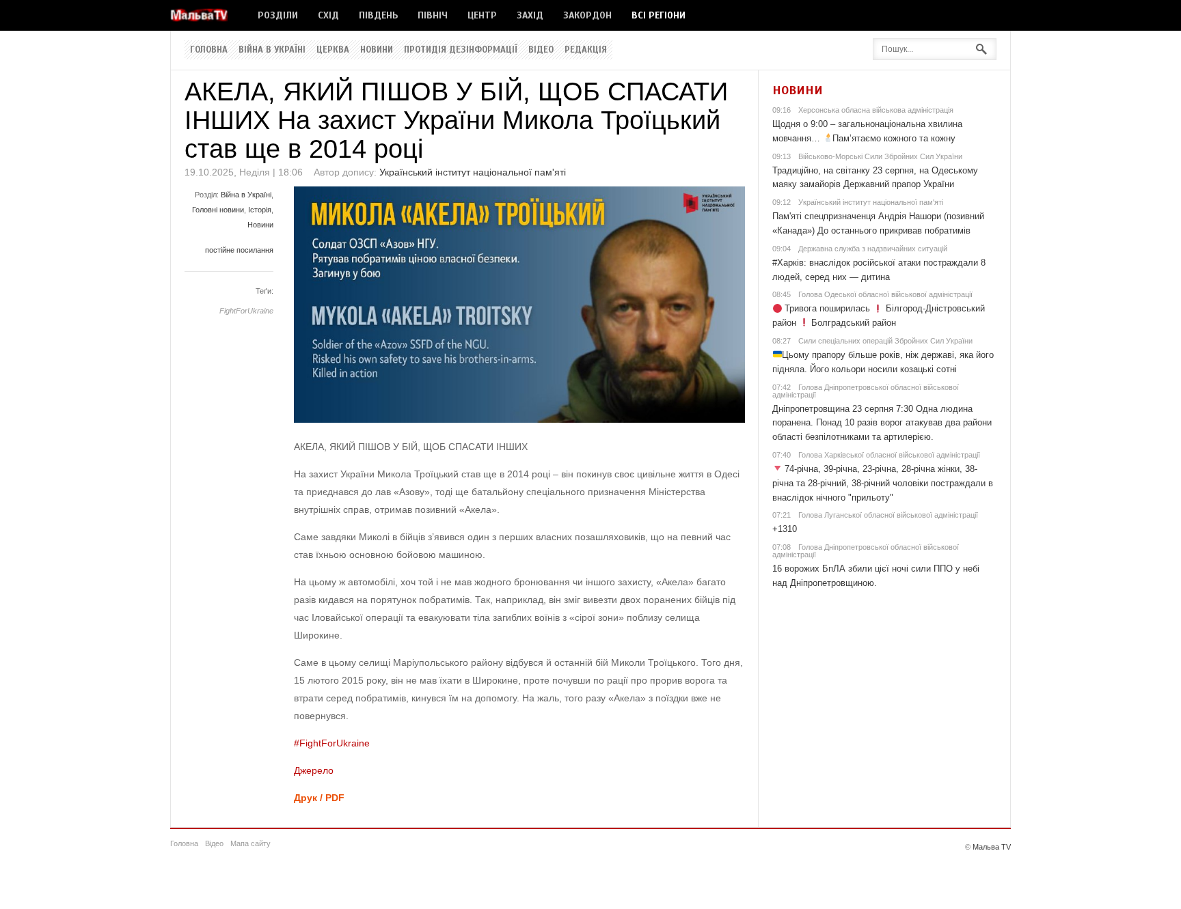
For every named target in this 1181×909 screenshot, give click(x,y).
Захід (530, 15)
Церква (332, 49)
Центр (482, 15)
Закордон (587, 15)
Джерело (314, 770)
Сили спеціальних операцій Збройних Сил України (885, 341)
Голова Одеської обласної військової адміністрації (885, 294)
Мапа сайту (250, 843)
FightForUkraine (246, 311)
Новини (376, 49)
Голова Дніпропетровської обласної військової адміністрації (865, 391)
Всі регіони (658, 15)
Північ (433, 15)
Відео (541, 49)
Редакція (586, 49)
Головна (209, 49)
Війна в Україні (272, 49)
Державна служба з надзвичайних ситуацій (872, 248)
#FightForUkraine (332, 743)
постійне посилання (239, 250)
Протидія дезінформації (460, 49)
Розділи (278, 15)
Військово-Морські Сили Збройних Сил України (880, 156)
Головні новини (218, 210)
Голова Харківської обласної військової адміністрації (889, 455)
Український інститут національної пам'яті (472, 172)
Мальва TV (992, 847)
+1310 (784, 529)
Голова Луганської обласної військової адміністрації (888, 515)
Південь (378, 15)
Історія (259, 210)
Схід (328, 15)
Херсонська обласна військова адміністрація (875, 110)
